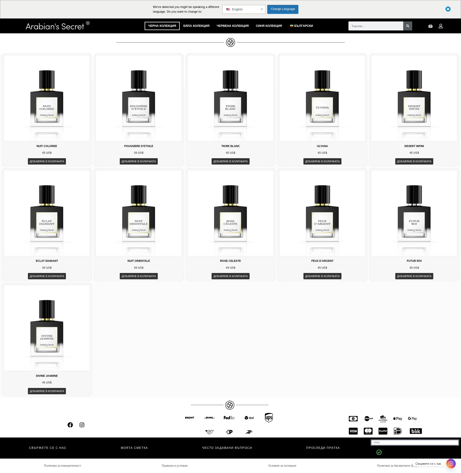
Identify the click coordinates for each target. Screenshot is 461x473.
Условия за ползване (282, 465)
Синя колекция (269, 26)
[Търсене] (407, 25)
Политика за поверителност (62, 465)
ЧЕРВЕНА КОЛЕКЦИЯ (233, 26)
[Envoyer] (379, 452)
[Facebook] (70, 424)
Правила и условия (175, 465)
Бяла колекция (196, 26)
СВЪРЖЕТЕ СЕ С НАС (48, 447)
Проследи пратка (323, 447)
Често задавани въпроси (227, 447)
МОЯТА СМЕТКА (134, 447)
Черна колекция (162, 26)
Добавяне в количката (47, 161)
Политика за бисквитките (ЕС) (397, 465)
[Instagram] (82, 424)
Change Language (283, 9)
